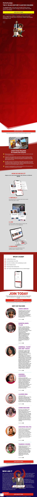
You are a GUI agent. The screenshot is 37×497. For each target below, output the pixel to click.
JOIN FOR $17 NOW (18, 12)
